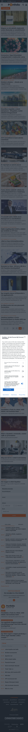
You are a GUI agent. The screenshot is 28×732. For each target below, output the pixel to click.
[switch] (22, 366)
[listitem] (14, 363)
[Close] (25, 337)
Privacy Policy (22, 394)
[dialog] (14, 366)
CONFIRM (8, 389)
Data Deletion (6, 394)
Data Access (14, 394)
